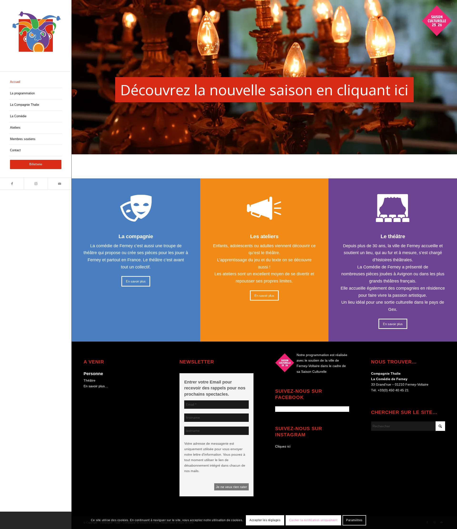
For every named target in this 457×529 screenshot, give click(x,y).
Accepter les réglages (265, 520)
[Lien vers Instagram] (36, 184)
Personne (93, 373)
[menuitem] (35, 82)
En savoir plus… (96, 386)
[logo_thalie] (36, 36)
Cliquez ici (282, 446)
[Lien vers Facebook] (12, 184)
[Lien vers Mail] (59, 184)
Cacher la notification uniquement (313, 520)
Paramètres (354, 520)
